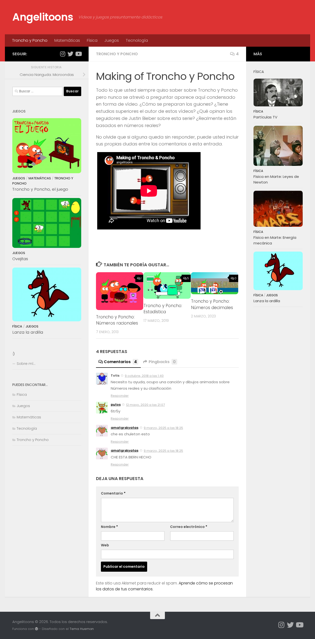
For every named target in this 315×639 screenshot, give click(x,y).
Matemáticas (67, 40)
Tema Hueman (82, 628)
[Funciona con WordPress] (36, 628)
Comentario (113, 493)
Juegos (111, 40)
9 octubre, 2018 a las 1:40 (144, 375)
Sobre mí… (26, 363)
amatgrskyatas (124, 427)
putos (116, 404)
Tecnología (137, 40)
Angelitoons (42, 17)
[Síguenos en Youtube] (78, 54)
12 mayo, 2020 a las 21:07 (145, 404)
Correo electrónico (188, 526)
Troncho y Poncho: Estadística (162, 309)
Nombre (109, 526)
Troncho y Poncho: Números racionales (117, 320)
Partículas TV (265, 117)
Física (92, 40)
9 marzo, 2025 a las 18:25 (163, 428)
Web (105, 545)
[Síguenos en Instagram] (62, 54)
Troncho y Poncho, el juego (40, 189)
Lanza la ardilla (27, 332)
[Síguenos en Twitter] (70, 54)
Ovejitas (20, 259)
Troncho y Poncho (29, 40)
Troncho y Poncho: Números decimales (212, 304)
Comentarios (120, 362)
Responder (120, 395)
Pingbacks (162, 362)
